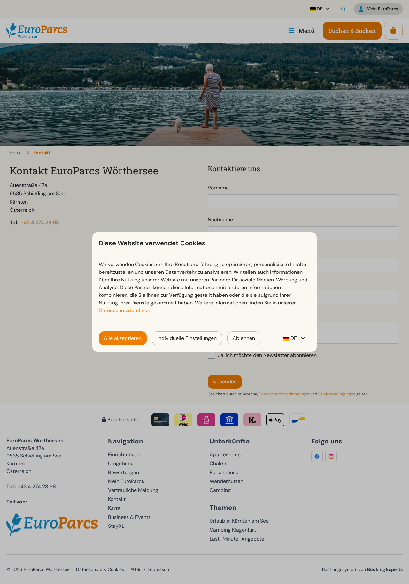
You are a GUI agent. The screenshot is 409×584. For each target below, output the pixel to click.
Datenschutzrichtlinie (124, 310)
